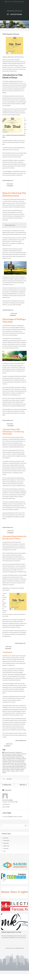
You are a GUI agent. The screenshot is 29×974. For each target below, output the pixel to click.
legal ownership (16, 766)
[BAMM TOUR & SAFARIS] (14, 892)
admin (10, 779)
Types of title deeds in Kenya (17, 769)
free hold (18, 760)
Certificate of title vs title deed (13, 758)
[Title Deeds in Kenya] (14, 45)
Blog (13, 57)
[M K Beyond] (14, 921)
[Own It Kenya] (14, 7)
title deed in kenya (19, 767)
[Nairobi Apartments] (14, 865)
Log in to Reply (5, 806)
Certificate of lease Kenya (8, 757)
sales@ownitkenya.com (18, 1)
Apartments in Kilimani (16, 755)
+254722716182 (16, 14)
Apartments (5, 838)
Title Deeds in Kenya (19, 57)
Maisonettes (6, 843)
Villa (4, 851)
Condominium (6, 840)
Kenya (3, 766)
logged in (11, 816)
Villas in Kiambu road (10, 225)
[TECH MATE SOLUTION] (14, 877)
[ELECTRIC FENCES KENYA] (14, 906)
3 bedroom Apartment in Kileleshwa (12, 752)
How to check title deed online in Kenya (16, 764)
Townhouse (5, 848)
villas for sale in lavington (8, 771)
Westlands (12, 937)
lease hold (8, 766)
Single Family (6, 845)
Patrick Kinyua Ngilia (7, 800)
